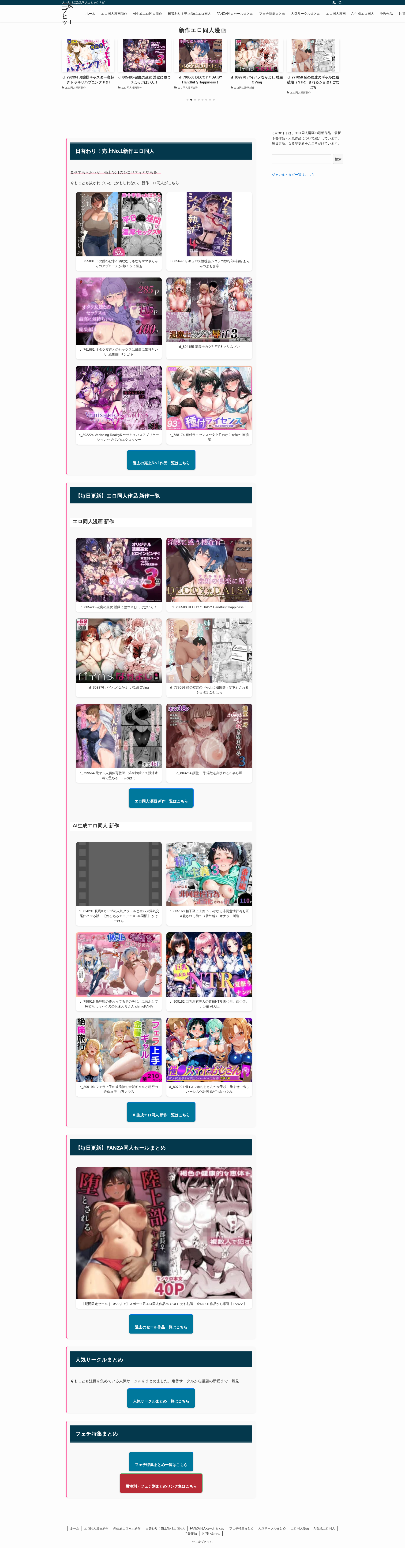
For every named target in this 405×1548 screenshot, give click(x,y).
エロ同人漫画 (300, 1528)
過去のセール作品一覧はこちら (161, 1327)
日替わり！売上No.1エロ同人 (165, 1528)
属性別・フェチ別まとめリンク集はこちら (161, 1486)
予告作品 (191, 1533)
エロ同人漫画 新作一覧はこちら (161, 801)
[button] (187, 100)
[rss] (334, 2)
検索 (338, 159)
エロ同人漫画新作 (96, 1528)
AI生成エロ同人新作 (127, 1528)
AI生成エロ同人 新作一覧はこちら (161, 1115)
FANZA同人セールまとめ (207, 1528)
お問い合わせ (211, 1533)
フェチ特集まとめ (241, 1528)
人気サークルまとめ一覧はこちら (161, 1401)
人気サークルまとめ (272, 1528)
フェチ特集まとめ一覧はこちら (161, 1465)
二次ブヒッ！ (67, 13)
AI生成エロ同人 (324, 1528)
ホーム (74, 1528)
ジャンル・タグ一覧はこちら (293, 174)
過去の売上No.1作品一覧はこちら (161, 463)
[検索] (340, 2)
